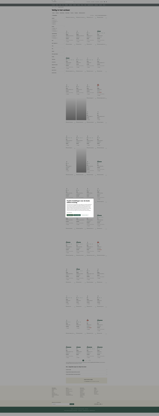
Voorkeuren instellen (85, 215)
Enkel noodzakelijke (77, 215)
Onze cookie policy (69, 212)
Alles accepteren (70, 215)
